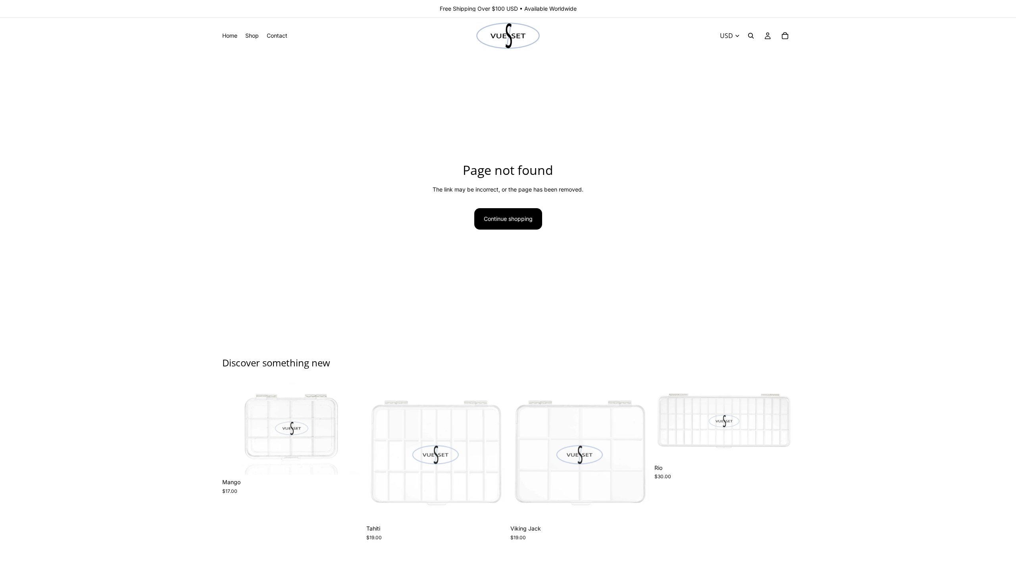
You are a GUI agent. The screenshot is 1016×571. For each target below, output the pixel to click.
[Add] (349, 463)
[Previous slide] (234, 428)
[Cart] (785, 35)
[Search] (751, 35)
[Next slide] (350, 428)
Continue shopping (508, 218)
